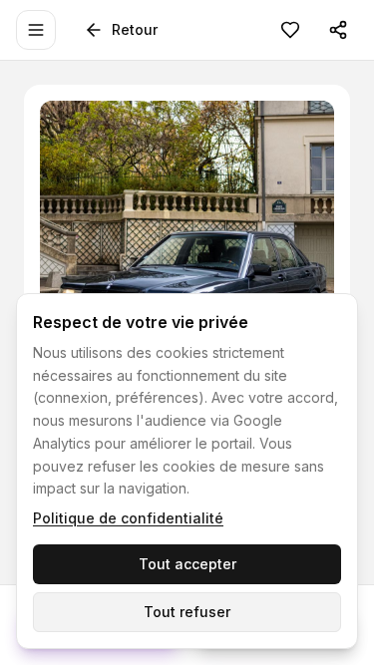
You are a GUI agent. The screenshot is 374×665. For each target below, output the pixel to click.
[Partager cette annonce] (338, 30)
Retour (135, 29)
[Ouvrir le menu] (36, 30)
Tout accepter (187, 563)
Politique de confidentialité (128, 517)
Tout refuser (187, 611)
